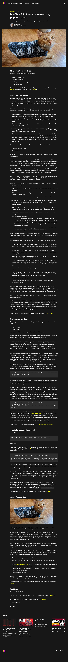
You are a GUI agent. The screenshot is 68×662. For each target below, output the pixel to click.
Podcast (21, 3)
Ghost (63, 650)
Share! (49, 491)
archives (34, 89)
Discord (27, 3)
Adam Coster (17, 24)
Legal (32, 3)
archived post (42, 599)
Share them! (49, 313)
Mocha (31, 449)
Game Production (14, 11)
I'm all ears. (13, 583)
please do (52, 595)
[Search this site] (64, 3)
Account (15, 3)
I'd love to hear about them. (46, 424)
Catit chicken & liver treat (21, 564)
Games (10, 3)
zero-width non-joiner (36, 413)
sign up (12, 89)
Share (55, 25)
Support (37, 3)
